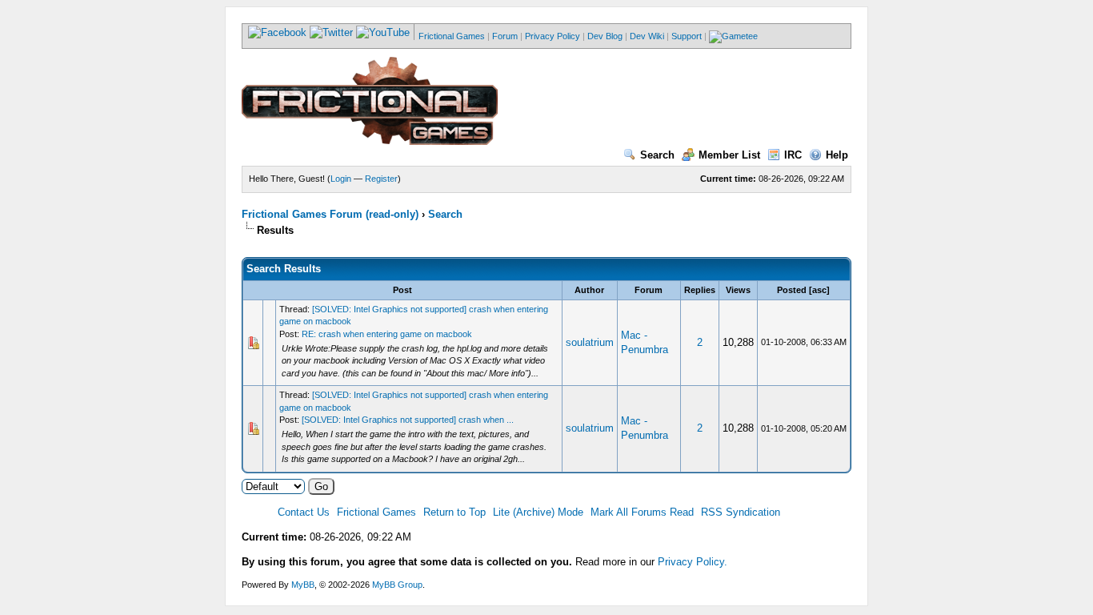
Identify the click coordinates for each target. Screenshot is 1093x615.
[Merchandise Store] (733, 36)
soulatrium (590, 342)
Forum (505, 36)
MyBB (302, 584)
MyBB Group (397, 584)
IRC (793, 155)
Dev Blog (605, 36)
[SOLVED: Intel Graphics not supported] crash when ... (408, 419)
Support (686, 36)
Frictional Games (451, 36)
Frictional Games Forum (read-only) (330, 214)
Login (340, 178)
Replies (699, 290)
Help (837, 155)
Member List (729, 155)
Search (657, 155)
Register (381, 178)
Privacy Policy (552, 36)
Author (589, 290)
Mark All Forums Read (642, 512)
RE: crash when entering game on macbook (387, 334)
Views (738, 290)
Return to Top (454, 512)
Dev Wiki (647, 36)
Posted (792, 290)
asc (819, 290)
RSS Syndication (740, 512)
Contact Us (304, 512)
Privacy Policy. (692, 562)
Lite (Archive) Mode (538, 512)
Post (402, 290)
